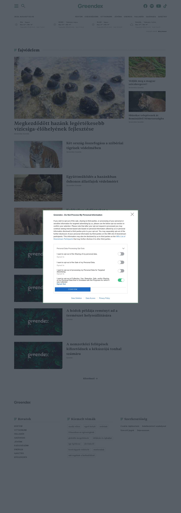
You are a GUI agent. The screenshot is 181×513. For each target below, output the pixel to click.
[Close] (133, 215)
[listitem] (90, 248)
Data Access (90, 298)
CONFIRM (72, 289)
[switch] (121, 254)
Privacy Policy (104, 298)
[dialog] (90, 256)
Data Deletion (76, 298)
